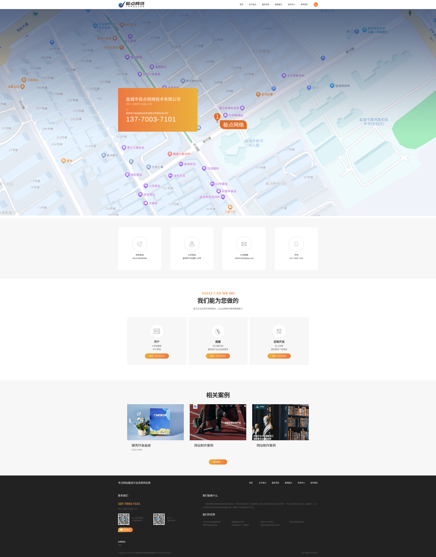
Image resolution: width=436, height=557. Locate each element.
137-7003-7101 (151, 119)
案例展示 (288, 483)
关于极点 (262, 483)
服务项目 (275, 483)
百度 (119, 545)
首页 (220, 217)
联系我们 (315, 217)
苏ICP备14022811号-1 (310, 553)
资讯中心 (301, 483)
